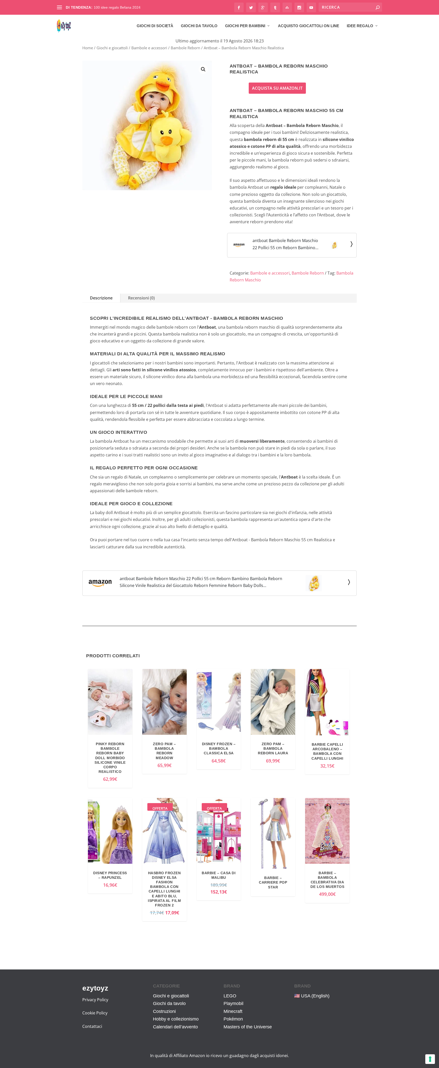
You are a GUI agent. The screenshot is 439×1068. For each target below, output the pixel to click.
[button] (203, 69)
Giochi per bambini (245, 26)
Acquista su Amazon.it (277, 88)
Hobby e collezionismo (176, 1019)
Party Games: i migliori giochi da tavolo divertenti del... (137, 7)
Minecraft (233, 1011)
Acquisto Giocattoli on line (308, 26)
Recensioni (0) (141, 298)
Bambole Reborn (185, 47)
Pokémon (233, 1019)
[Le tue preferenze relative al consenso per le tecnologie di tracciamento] (430, 1059)
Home (87, 47)
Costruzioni (164, 1011)
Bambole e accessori (149, 47)
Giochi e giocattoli (112, 47)
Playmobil (233, 1003)
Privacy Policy (95, 999)
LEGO (230, 995)
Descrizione (101, 298)
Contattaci (92, 1026)
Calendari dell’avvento (175, 1026)
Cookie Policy (94, 1013)
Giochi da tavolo (199, 26)
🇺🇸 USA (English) (312, 995)
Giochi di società (155, 26)
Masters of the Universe (248, 1026)
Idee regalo (360, 26)
